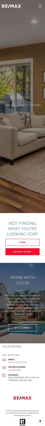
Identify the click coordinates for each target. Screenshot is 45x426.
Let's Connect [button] (22, 328)
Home (22, 242)
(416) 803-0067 (14, 370)
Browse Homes (22, 252)
